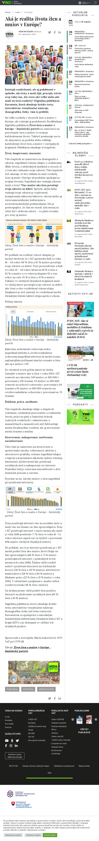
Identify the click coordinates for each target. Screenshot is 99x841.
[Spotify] (12, 741)
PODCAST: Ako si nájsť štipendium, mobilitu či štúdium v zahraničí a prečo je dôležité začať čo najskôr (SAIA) (80, 329)
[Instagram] (11, 746)
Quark (30, 730)
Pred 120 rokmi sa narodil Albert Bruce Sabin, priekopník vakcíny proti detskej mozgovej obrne (84, 169)
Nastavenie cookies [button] (13, 835)
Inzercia (8, 727)
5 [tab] (92, 722)
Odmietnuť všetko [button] (33, 835)
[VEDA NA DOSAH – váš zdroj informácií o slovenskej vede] (11, 2)
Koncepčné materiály (36, 740)
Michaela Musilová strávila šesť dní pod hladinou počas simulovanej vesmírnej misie (84, 225)
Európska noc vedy (59, 743)
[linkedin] (59, 32)
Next (96, 719)
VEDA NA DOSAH (26, 31)
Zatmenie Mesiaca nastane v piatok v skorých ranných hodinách (84, 275)
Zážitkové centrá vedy (37, 726)
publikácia (12, 689)
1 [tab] (76, 722)
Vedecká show (57, 747)
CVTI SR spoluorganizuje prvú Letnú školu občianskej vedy (77, 370)
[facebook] (55, 32)
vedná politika (46, 689)
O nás (7, 717)
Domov (8, 12)
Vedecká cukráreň (58, 723)
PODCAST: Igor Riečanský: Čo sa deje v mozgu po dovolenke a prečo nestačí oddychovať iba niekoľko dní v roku (84, 199)
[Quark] (89, 719)
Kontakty (8, 720)
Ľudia (17, 12)
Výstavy (54, 733)
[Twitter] (17, 741)
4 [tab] (88, 722)
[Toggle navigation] (95, 2)
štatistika (28, 689)
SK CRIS (31, 733)
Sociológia (28, 12)
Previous (72, 719)
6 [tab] (84, 725)
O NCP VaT (32, 719)
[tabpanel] (79, 719)
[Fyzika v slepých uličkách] (79, 719)
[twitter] (49, 32)
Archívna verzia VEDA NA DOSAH (14, 755)
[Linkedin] (16, 746)
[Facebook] (6, 746)
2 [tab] (80, 722)
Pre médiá (9, 724)
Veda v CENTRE (57, 719)
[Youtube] (7, 741)
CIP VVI (31, 737)
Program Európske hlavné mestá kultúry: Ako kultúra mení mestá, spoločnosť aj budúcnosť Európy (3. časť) (84, 251)
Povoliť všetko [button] (50, 835)
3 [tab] (84, 722)
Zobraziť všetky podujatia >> (80, 144)
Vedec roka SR (57, 736)
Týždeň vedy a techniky (60, 740)
